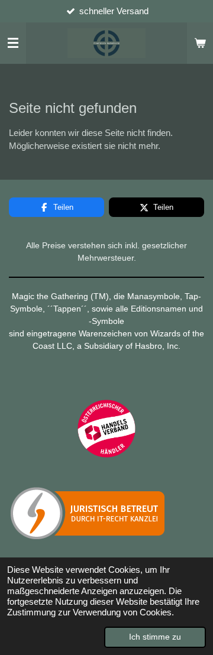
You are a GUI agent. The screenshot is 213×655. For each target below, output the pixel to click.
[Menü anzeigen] (13, 43)
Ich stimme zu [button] (155, 637)
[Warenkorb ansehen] (200, 43)
